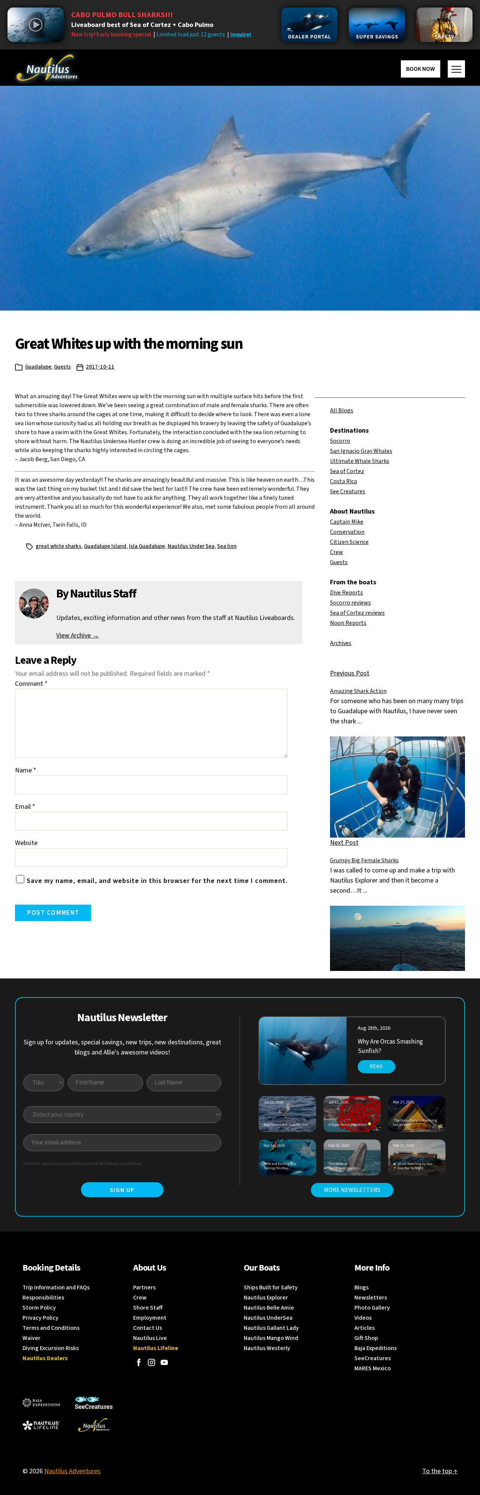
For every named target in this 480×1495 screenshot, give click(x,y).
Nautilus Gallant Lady (271, 1328)
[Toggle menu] (456, 69)
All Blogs (341, 410)
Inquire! (240, 34)
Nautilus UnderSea (268, 1318)
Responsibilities (43, 1297)
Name (25, 770)
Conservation (347, 532)
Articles (364, 1328)
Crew (336, 552)
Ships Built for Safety (271, 1287)
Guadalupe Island (105, 546)
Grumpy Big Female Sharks (364, 860)
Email (25, 806)
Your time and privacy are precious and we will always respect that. (82, 1163)
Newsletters (370, 1297)
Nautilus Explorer (266, 1297)
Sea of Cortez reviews (357, 613)
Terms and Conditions (51, 1328)
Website (26, 843)
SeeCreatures (372, 1358)
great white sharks (58, 546)
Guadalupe (38, 367)
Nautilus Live (150, 1338)
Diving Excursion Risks (50, 1348)
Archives (340, 643)
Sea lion (227, 546)
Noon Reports (348, 623)
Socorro (340, 441)
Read (376, 1066)
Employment (149, 1318)
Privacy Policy (40, 1318)
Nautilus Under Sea (191, 546)
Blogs (361, 1287)
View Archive (77, 635)
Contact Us (147, 1328)
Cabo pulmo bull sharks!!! (122, 15)
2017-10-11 (100, 367)
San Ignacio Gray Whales (361, 451)
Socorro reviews (350, 603)
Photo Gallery (372, 1308)
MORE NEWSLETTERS (352, 1190)
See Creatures (347, 491)
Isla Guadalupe (147, 546)
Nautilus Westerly (267, 1348)
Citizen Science (349, 542)
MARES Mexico (372, 1368)
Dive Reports (346, 592)
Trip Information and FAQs (56, 1287)
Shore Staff (148, 1308)
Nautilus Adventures (72, 1471)
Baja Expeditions (375, 1348)
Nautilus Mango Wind (271, 1338)
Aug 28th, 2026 (374, 1028)
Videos (363, 1318)
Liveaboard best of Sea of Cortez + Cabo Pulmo (142, 25)
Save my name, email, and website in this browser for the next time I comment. (157, 881)
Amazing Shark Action (358, 691)
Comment (31, 684)
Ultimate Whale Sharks (359, 461)
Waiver (31, 1338)
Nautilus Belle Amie (269, 1308)
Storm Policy (39, 1308)
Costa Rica (343, 481)
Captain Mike (346, 522)
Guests (62, 367)
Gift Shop (366, 1338)
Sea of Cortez (347, 471)
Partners (144, 1287)
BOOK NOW (420, 69)
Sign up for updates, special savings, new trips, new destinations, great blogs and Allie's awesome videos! (122, 1047)
